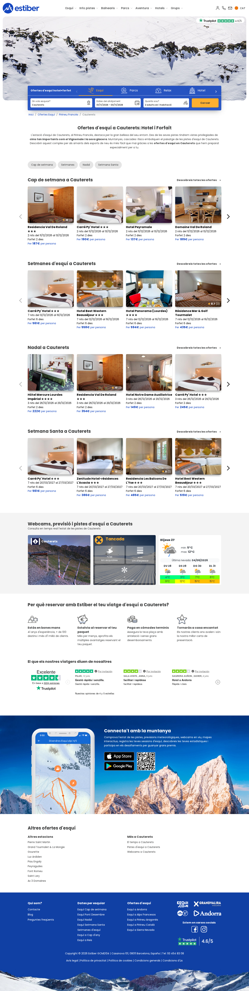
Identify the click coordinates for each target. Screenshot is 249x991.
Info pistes (87, 8)
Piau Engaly (35, 861)
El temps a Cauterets (140, 842)
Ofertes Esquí (46, 114)
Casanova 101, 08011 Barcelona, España (136, 953)
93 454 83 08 (175, 953)
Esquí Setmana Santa (91, 925)
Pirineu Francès (68, 114)
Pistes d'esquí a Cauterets (143, 847)
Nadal (86, 165)
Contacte (34, 909)
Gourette (33, 852)
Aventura (142, 8)
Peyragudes (35, 866)
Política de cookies (120, 960)
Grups (175, 8)
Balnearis (108, 8)
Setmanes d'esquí (88, 930)
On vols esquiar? (41, 101)
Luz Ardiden (35, 857)
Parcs (125, 8)
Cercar (205, 103)
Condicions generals (147, 960)
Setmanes (67, 165)
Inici (31, 114)
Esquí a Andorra (137, 909)
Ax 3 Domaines (37, 881)
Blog (30, 914)
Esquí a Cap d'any (88, 935)
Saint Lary (34, 876)
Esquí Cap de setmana (91, 909)
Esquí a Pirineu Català (141, 925)
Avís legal (72, 960)
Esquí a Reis (84, 940)
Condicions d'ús (173, 960)
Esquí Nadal (84, 919)
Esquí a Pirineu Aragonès (142, 919)
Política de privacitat (93, 960)
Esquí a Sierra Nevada (140, 930)
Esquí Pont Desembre (91, 914)
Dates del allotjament (108, 101)
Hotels (160, 8)
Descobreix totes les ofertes (197, 180)
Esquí (69, 8)
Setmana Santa (108, 165)
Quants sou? (152, 101)
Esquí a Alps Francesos (141, 914)
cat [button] (242, 8)
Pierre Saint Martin (39, 842)
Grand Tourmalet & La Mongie (46, 847)
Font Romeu (35, 871)
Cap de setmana (42, 165)
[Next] (216, 91)
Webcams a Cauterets (141, 852)
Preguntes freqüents (41, 919)
